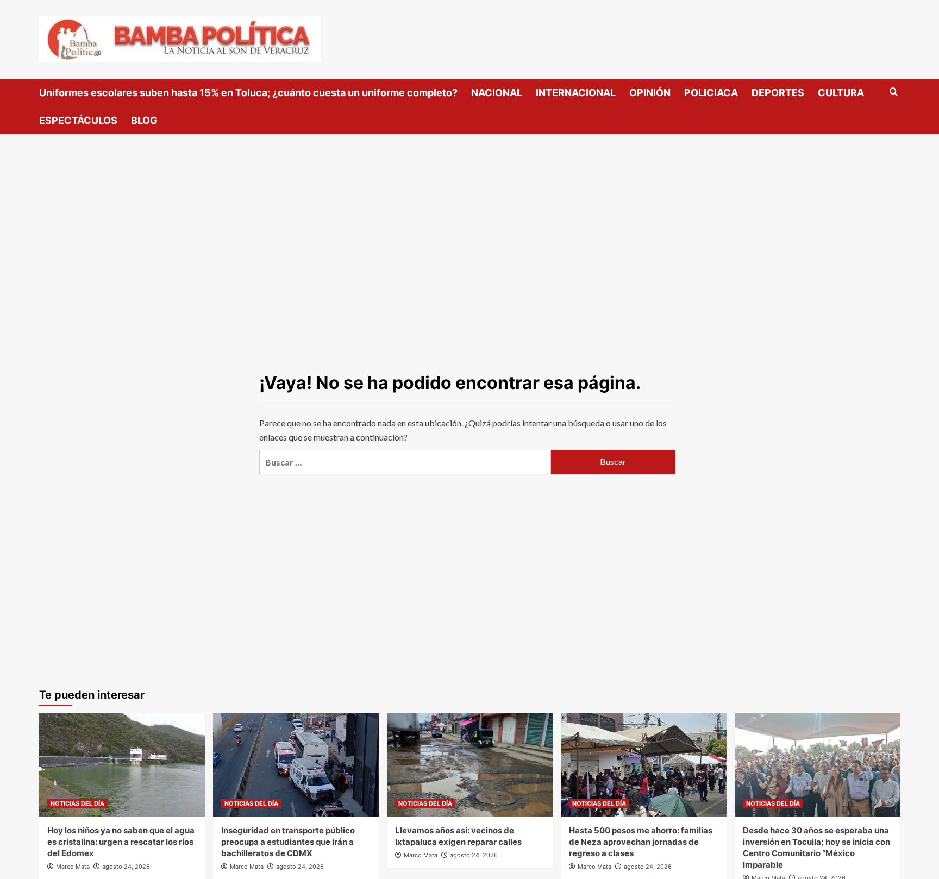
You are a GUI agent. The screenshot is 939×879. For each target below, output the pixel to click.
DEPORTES (778, 92)
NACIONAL (496, 92)
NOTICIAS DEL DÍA (77, 803)
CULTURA (841, 92)
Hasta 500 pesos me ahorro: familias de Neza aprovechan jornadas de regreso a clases (640, 841)
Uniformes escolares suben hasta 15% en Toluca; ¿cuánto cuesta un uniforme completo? (248, 92)
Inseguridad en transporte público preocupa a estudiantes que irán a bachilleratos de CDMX (288, 841)
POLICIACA (711, 92)
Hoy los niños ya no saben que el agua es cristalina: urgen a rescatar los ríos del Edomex (121, 841)
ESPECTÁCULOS (78, 120)
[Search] (893, 92)
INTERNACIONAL (576, 92)
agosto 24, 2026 (126, 866)
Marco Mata (73, 866)
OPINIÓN (650, 92)
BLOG (144, 120)
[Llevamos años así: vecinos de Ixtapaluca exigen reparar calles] (470, 765)
